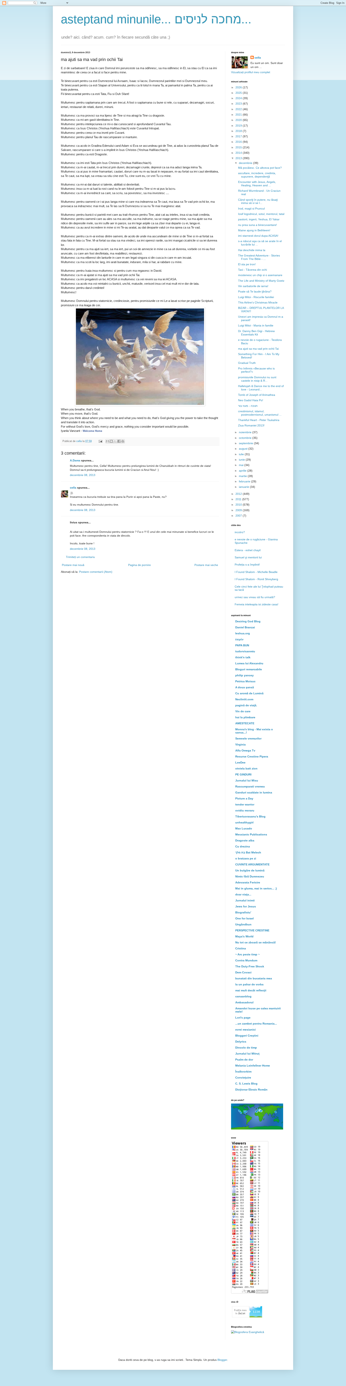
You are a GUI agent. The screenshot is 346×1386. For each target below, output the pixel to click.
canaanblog (243, 996)
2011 (238, 499)
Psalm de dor (244, 1059)
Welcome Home (92, 430)
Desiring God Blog (248, 621)
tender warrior (244, 804)
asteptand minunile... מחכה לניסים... (156, 19)
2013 (239, 158)
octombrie (245, 437)
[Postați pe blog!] (111, 441)
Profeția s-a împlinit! (247, 564)
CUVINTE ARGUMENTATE (252, 864)
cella (73, 487)
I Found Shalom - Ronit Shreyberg (256, 579)
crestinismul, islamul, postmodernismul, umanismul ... (260, 413)
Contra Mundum (246, 960)
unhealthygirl (244, 822)
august (243, 448)
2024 (239, 98)
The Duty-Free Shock (249, 966)
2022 (239, 109)
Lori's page (242, 1017)
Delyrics (240, 1041)
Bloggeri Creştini (246, 1035)
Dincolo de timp (246, 1047)
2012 (239, 493)
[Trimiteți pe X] (115, 441)
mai (241, 465)
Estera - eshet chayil (248, 550)
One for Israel (244, 918)
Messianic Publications (251, 834)
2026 (239, 87)
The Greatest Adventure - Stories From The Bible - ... (259, 257)
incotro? (240, 532)
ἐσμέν (239, 639)
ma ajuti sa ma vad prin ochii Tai (258, 348)
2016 (239, 141)
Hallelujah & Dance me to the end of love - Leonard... (261, 387)
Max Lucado (243, 828)
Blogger (222, 1359)
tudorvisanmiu (245, 651)
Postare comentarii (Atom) (95, 571)
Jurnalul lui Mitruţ (247, 1053)
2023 (239, 103)
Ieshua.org (242, 633)
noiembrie (245, 432)
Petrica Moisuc (245, 681)
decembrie (246, 163)
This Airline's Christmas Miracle (258, 302)
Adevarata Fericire (247, 882)
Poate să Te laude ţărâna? (255, 291)
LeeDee (240, 762)
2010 (239, 504)
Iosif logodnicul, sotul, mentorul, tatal (261, 214)
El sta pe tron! (247, 264)
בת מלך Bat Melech (248, 852)
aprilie (243, 470)
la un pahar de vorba (249, 984)
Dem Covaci (243, 972)
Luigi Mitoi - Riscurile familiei (256, 297)
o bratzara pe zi (245, 858)
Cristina (240, 948)
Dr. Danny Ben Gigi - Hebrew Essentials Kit (256, 332)
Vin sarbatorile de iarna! (253, 286)
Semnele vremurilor (248, 738)
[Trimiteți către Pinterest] (123, 441)
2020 (239, 120)
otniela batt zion (246, 768)
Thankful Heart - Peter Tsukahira (258, 420)
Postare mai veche (206, 565)
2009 (239, 510)
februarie (245, 481)
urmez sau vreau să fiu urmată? (255, 597)
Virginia (240, 744)
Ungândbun (243, 924)
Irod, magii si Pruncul (251, 208)
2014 (239, 152)
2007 (239, 515)
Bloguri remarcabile (248, 669)
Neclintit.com (244, 699)
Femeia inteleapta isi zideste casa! (256, 604)
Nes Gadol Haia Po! (250, 400)
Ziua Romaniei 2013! (251, 425)
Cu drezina (242, 846)
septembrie (246, 443)
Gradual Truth (247, 362)
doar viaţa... (243, 894)
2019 (239, 125)
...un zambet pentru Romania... (256, 1023)
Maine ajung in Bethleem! (254, 230)
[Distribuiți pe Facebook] (119, 441)
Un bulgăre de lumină (250, 870)
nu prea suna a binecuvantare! (257, 225)
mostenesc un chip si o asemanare (260, 275)
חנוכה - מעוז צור (247, 405)
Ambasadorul (244, 1002)
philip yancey (244, 675)
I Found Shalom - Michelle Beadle (256, 572)
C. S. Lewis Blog (246, 1083)
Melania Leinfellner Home (252, 1065)
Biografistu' (243, 912)
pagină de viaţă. (246, 705)
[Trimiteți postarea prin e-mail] (100, 441)
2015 (239, 147)
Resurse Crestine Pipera (251, 756)
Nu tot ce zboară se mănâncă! (255, 942)
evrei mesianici (245, 1029)
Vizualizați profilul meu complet (250, 72)
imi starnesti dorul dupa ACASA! (258, 235)
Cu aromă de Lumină (249, 693)
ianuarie (244, 486)
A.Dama (75, 460)
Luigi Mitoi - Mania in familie (255, 325)
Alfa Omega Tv (245, 750)
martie (243, 476)
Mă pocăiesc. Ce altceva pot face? (260, 167)
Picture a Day (244, 798)
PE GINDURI (243, 774)
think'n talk (242, 657)
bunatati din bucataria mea (253, 978)
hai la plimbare (245, 717)
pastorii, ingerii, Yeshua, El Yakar (259, 219)
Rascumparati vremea (250, 786)
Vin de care (242, 711)
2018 (239, 131)
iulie (242, 454)
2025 (239, 92)
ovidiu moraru (244, 810)
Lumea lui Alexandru (249, 663)
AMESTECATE (244, 723)
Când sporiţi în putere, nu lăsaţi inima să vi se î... (258, 201)
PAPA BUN (242, 645)
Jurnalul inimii (245, 900)
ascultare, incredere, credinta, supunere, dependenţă (257, 175)
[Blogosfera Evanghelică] (247, 1332)
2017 (239, 136)
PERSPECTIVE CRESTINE (252, 930)
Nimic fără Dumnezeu (249, 876)
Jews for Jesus (245, 906)
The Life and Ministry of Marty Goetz (261, 280)
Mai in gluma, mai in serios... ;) (256, 888)
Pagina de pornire (139, 565)
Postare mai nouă (73, 565)
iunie (242, 459)
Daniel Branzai (245, 627)
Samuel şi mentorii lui (248, 557)
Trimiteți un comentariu (80, 557)
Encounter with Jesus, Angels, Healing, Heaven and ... (257, 183)
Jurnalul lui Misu (246, 780)
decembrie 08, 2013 (82, 475)
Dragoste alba (244, 840)
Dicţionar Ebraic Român (251, 1089)
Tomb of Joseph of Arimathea (256, 394)
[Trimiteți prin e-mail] (108, 441)
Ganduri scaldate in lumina (253, 792)
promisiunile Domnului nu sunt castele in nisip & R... (257, 379)
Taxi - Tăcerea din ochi (252, 269)
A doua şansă (244, 687)
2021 (239, 114)
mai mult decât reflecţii (250, 990)
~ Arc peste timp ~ (247, 954)
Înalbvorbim (243, 1071)
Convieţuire (243, 1077)
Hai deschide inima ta (251, 250)
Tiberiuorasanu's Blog (250, 816)
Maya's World (244, 936)
